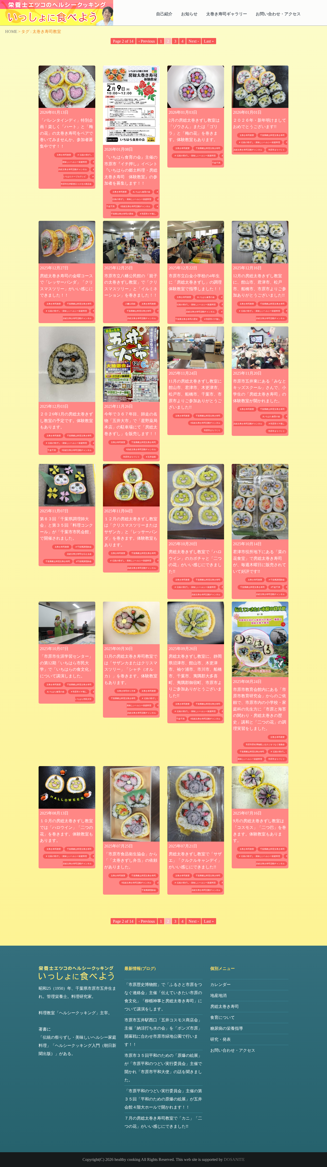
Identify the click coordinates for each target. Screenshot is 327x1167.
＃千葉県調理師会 (83, 547)
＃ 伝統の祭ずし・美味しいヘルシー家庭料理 (195, 156)
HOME (11, 31)
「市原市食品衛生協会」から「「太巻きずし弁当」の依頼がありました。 (130, 860)
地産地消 (218, 995)
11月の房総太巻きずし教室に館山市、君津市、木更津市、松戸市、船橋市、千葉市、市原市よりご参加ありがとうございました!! (195, 394)
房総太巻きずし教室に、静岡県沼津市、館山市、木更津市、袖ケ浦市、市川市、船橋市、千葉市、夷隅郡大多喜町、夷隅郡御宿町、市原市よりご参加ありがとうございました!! (195, 676)
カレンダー (220, 984)
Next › (194, 41)
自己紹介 (164, 14)
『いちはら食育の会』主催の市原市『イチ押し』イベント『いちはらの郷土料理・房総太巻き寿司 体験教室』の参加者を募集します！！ (130, 170)
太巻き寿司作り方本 (126, 691)
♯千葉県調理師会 (83, 561)
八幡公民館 (130, 304)
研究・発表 (220, 1039)
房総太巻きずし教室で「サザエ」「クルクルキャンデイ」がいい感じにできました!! (195, 860)
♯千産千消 (275, 587)
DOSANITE (234, 1159)
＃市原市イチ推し (147, 214)
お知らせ (189, 14)
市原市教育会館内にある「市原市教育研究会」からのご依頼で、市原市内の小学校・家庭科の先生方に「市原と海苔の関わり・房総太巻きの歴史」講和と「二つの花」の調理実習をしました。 (259, 709)
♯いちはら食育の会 (141, 192)
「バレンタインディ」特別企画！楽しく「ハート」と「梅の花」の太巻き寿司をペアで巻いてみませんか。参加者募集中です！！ (66, 133)
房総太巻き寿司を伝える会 (79, 554)
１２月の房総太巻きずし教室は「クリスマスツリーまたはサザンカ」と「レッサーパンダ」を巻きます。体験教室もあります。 (130, 532)
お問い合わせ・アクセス (278, 14)
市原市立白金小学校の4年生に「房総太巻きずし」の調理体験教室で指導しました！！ (195, 282)
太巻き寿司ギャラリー (226, 14)
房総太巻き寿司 (224, 1006)
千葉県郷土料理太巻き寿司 (208, 148)
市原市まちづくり (276, 150)
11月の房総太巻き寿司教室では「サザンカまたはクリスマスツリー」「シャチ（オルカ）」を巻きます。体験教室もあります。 (130, 669)
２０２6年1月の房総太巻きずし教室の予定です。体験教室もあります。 (66, 420)
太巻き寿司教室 (64, 155)
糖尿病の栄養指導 (226, 1028)
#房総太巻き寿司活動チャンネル (135, 206)
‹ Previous (146, 41)
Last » (209, 41)
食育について (222, 1017)
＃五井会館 (151, 457)
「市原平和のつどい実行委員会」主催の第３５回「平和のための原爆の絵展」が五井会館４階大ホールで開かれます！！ (163, 1099)
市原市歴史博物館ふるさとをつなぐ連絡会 (265, 744)
